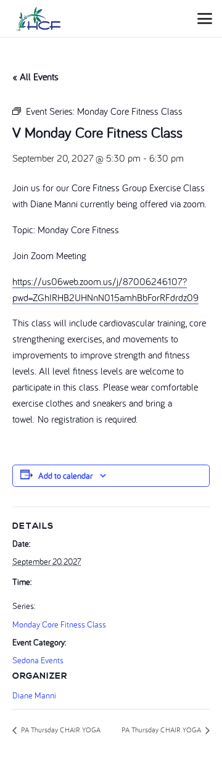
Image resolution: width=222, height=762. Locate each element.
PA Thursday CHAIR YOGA (60, 729)
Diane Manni (34, 695)
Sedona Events (38, 660)
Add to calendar (65, 475)
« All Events (35, 76)
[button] (204, 18)
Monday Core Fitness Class (59, 624)
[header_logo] (38, 18)
